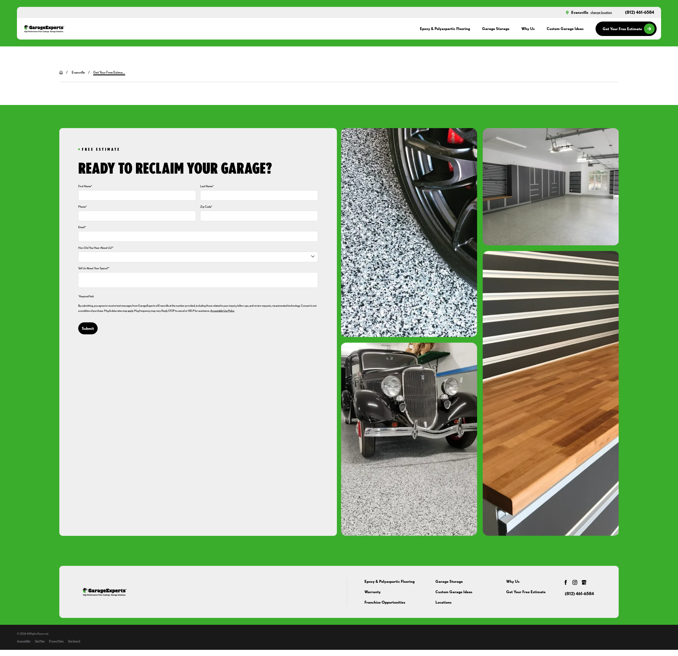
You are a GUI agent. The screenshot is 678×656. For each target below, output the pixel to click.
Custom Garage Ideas (453, 591)
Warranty (372, 591)
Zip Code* (206, 206)
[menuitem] (24, 641)
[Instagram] (574, 582)
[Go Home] (61, 72)
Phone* (82, 206)
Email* (82, 227)
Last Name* (207, 186)
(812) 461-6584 (639, 12)
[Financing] (593, 582)
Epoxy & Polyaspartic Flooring (389, 581)
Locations (443, 602)
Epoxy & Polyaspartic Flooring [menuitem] (445, 28)
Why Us (512, 581)
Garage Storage (449, 581)
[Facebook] (565, 582)
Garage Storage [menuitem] (495, 28)
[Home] (44, 29)
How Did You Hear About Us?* (96, 247)
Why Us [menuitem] (528, 28)
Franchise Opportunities (384, 602)
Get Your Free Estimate (622, 28)
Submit (88, 328)
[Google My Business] (584, 582)
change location (601, 12)
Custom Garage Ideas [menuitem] (565, 28)
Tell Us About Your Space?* (93, 268)
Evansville (579, 12)
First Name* (85, 186)
